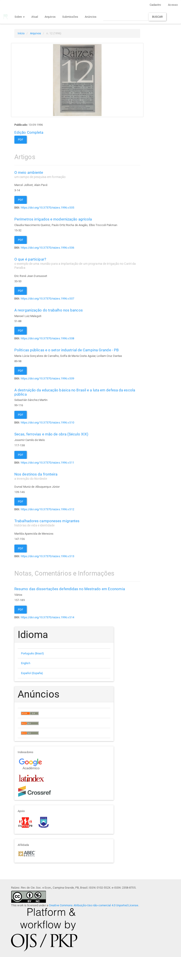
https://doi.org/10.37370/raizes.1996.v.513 (47, 556)
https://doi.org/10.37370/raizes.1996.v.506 (47, 247)
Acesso (173, 4)
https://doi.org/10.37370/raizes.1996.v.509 (47, 378)
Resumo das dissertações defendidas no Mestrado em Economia (69, 589)
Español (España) (32, 673)
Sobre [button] (19, 16)
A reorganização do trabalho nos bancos (48, 310)
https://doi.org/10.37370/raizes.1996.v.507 (47, 298)
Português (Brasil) (32, 653)
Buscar (157, 16)
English (25, 663)
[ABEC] (27, 853)
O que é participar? (75, 263)
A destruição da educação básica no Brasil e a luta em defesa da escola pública (74, 392)
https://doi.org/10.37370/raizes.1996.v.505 (47, 207)
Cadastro (155, 4)
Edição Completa (28, 132)
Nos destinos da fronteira (36, 476)
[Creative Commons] (28, 896)
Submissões (70, 16)
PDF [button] (20, 139)
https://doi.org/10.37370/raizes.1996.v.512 (47, 509)
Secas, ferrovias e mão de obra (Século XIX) (51, 434)
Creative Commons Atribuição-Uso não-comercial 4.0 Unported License (93, 905)
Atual (34, 16)
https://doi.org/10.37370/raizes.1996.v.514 (47, 617)
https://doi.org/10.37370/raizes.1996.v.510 (47, 422)
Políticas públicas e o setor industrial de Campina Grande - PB (66, 350)
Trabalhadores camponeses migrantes (46, 523)
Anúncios (91, 16)
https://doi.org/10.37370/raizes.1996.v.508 (47, 338)
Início (21, 33)
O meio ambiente (40, 174)
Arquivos (50, 16)
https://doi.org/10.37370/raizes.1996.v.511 (47, 462)
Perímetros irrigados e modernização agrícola (53, 219)
